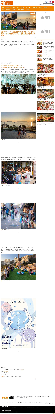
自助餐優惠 (10, 411)
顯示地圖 (22, 369)
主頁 (3, 7)
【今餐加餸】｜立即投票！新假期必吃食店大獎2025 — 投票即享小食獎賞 (48, 51)
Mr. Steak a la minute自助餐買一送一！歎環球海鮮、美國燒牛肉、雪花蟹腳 (45, 111)
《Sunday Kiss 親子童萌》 (19, 397)
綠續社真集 (8, 9)
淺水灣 (12, 376)
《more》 (48, 396)
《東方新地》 (45, 396)
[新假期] (14, 3)
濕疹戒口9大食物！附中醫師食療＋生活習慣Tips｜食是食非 (48, 43)
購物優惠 (40, 7)
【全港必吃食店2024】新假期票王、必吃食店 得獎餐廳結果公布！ (48, 47)
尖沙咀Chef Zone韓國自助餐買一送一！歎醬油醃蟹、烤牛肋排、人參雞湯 (45, 99)
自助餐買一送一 (4, 411)
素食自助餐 (15, 411)
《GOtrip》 (34, 396)
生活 (3, 9)
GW (1, 39)
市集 (16, 376)
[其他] (35, 38)
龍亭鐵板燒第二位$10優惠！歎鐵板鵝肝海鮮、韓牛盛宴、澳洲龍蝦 (45, 87)
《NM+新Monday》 (39, 396)
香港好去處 (28, 7)
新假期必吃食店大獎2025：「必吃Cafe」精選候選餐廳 (48, 55)
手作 (19, 376)
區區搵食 (22, 7)
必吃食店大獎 (8, 7)
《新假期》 (31, 396)
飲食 (18, 7)
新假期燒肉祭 (13, 9)
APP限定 (14, 7)
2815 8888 (6, 371)
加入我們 (27, 9)
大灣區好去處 (34, 7)
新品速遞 (45, 7)
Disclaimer (46, 403)
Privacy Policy (51, 403)
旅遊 (49, 7)
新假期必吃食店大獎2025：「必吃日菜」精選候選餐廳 (48, 59)
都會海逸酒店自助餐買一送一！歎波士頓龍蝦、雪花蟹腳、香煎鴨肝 (44, 124)
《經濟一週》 (25, 397)
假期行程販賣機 (21, 9)
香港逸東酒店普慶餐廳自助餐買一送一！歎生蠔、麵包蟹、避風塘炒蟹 (45, 75)
